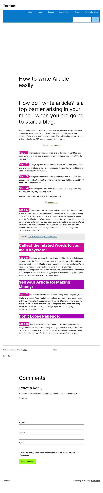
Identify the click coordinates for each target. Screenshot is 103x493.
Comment (23, 398)
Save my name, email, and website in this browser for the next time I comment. (49, 454)
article (25, 350)
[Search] (95, 19)
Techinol (9, 5)
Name (22, 422)
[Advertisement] (51, 46)
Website (22, 443)
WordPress (95, 481)
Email (22, 433)
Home (30, 12)
